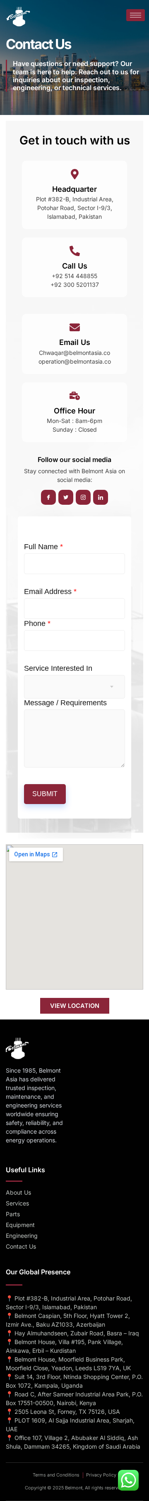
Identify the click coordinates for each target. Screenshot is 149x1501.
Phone (37, 623)
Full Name (43, 547)
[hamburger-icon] (135, 15)
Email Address (50, 591)
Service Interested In (58, 668)
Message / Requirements (65, 703)
